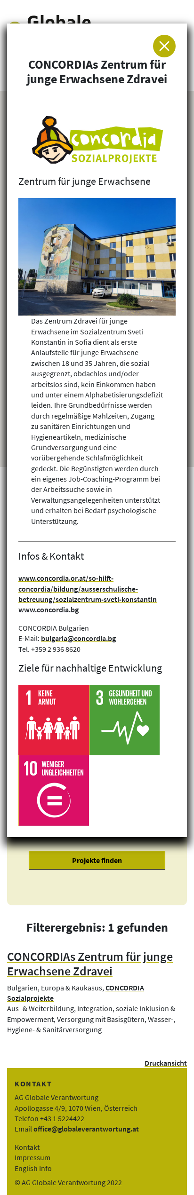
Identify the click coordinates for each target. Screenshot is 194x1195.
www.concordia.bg (48, 609)
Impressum (32, 1157)
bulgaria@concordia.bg (78, 638)
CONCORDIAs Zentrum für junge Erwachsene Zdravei (90, 964)
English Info (33, 1168)
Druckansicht (166, 1063)
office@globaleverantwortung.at (86, 1128)
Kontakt (27, 1147)
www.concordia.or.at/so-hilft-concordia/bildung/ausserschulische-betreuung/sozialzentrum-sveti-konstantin (87, 588)
